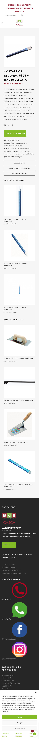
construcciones (25, 149)
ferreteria (15, 151)
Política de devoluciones (11, 570)
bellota (16, 149)
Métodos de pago (8, 567)
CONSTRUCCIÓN (20, 143)
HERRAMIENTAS (8, 675)
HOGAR (5, 689)
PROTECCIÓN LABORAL (11, 683)
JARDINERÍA (6, 686)
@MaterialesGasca (9, 639)
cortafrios (7, 151)
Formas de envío (8, 564)
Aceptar (19, 717)
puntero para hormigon (13, 157)
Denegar (19, 723)
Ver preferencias (19, 728)
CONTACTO (8, 545)
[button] (36, 692)
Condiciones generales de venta (14, 573)
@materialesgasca (9, 659)
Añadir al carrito (15, 133)
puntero (16, 154)
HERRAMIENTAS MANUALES (13, 146)
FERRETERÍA (6, 678)
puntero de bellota (26, 154)
